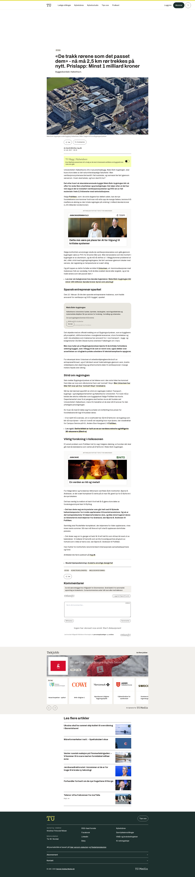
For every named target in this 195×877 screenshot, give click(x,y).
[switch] (127, 161)
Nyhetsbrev (121, 828)
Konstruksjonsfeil (79, 570)
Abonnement (52, 855)
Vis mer (70, 324)
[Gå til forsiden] (49, 5)
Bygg (58, 50)
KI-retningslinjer (122, 841)
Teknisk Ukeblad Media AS (65, 869)
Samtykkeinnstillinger (125, 833)
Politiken (73, 197)
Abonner (178, 5)
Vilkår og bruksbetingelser (127, 837)
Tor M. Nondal (53, 839)
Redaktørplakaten (98, 847)
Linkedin (84, 837)
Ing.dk (92, 555)
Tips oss (143, 818)
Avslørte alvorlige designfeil (100, 563)
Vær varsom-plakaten (79, 847)
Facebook (85, 833)
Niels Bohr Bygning (97, 570)
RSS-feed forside (88, 828)
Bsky (83, 841)
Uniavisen (102, 268)
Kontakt (50, 861)
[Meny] (188, 5)
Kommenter (81, 142)
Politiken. (112, 423)
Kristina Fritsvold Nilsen (57, 831)
